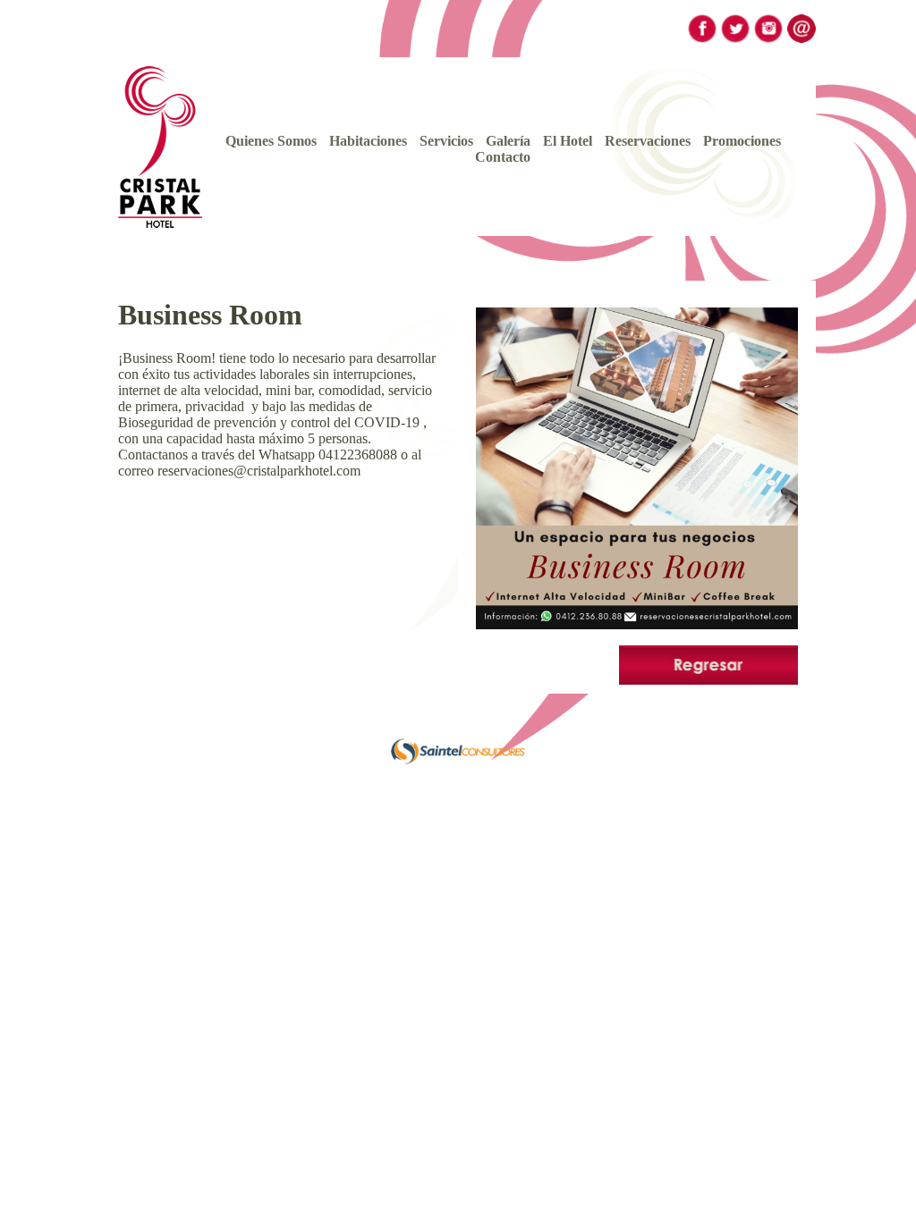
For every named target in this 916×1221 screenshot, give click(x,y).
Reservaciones (648, 140)
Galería (508, 140)
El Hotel (567, 140)
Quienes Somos (271, 140)
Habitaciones (368, 140)
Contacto (502, 156)
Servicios (446, 140)
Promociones (742, 140)
